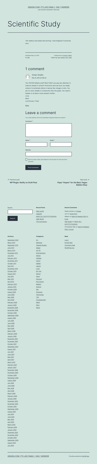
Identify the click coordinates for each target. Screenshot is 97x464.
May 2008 (11, 326)
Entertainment (40, 253)
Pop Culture (40, 282)
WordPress (85, 456)
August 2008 (12, 318)
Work (37, 305)
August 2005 (12, 412)
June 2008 (11, 323)
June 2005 (11, 417)
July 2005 (11, 414)
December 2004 (13, 432)
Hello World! (40, 219)
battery (63, 57)
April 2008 (11, 328)
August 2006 (12, 380)
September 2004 (13, 440)
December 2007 (13, 339)
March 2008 (11, 331)
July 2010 (11, 276)
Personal (39, 279)
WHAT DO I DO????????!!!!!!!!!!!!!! (46, 216)
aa (56, 57)
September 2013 (13, 245)
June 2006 (11, 385)
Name (27, 140)
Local (38, 269)
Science (65, 55)
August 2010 (12, 274)
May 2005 (11, 419)
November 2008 (13, 310)
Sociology (39, 292)
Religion (38, 284)
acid (59, 57)
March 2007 (11, 362)
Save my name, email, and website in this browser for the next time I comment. (47, 160)
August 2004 (12, 443)
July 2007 (11, 352)
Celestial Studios (41, 245)
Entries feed (68, 242)
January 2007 (12, 367)
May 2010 (11, 279)
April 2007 (11, 359)
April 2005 (11, 422)
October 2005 (12, 406)
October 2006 (12, 375)
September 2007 (13, 347)
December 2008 (13, 308)
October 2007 (12, 344)
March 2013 (11, 250)
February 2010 (12, 284)
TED (37, 297)
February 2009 (12, 302)
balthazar (39, 242)
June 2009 (11, 295)
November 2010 (13, 269)
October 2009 (12, 289)
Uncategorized (41, 300)
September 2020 (13, 240)
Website (28, 150)
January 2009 (12, 305)
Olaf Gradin (68, 221)
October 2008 (12, 313)
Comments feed (70, 245)
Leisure (38, 266)
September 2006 (13, 378)
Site (37, 289)
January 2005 (12, 430)
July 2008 (11, 321)
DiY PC (38, 250)
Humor (38, 261)
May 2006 (11, 388)
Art (37, 240)
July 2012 (11, 255)
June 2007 (11, 354)
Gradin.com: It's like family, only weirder (48, 7)
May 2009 (11, 297)
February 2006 (12, 396)
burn (66, 57)
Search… (10, 207)
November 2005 (13, 404)
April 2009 (11, 300)
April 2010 (11, 282)
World (38, 308)
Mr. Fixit (38, 271)
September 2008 (13, 315)
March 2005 (11, 425)
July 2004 (11, 445)
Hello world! (40, 211)
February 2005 (12, 427)
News (38, 276)
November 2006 (13, 372)
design (38, 248)
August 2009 (12, 292)
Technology (40, 295)
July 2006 (11, 383)
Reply (27, 105)
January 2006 (12, 398)
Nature (38, 274)
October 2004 (12, 438)
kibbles (38, 263)
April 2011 (11, 266)
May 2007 (11, 357)
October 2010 (12, 271)
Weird (70, 55)
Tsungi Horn (73, 214)
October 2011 (12, 263)
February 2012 (12, 258)
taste (70, 57)
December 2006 (13, 370)
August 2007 (12, 349)
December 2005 (13, 401)
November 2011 (13, 261)
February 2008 (12, 334)
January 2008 (12, 336)
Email (52, 140)
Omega (78, 211)
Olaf (28, 57)
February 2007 (12, 365)
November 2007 (13, 341)
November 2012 (13, 253)
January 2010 (12, 287)
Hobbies (38, 258)
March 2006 (11, 393)
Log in (67, 240)
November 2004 (13, 435)
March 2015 (11, 242)
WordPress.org (69, 248)
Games (38, 255)
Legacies (39, 214)
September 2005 (13, 409)
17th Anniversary (41, 221)
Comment (29, 121)
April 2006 (11, 391)
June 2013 (11, 248)
